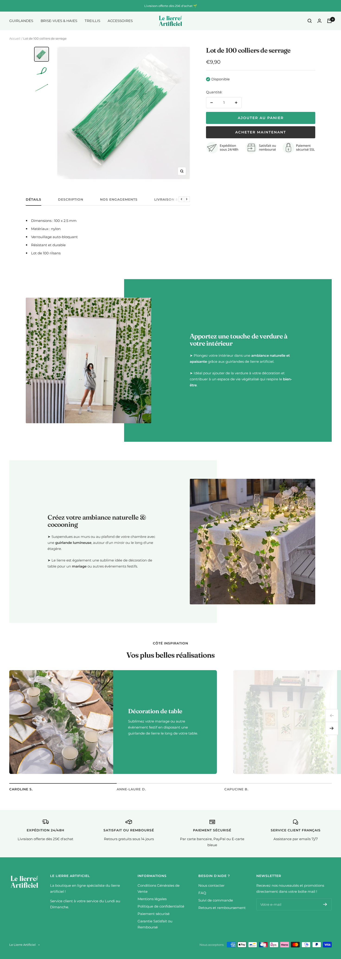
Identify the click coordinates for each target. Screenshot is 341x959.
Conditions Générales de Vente (159, 888)
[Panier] (329, 21)
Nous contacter (211, 885)
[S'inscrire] (325, 904)
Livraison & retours (175, 200)
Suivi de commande (215, 900)
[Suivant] (331, 728)
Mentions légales (152, 899)
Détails (33, 200)
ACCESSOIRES (120, 21)
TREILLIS (92, 21)
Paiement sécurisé (154, 914)
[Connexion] (319, 21)
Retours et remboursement (222, 907)
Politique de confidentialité (161, 906)
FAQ (202, 893)
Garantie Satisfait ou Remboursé (155, 924)
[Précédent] (331, 715)
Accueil (14, 38)
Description (70, 200)
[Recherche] (310, 21)
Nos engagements (119, 200)
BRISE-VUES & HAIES (59, 21)
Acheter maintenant (260, 132)
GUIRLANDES (21, 21)
